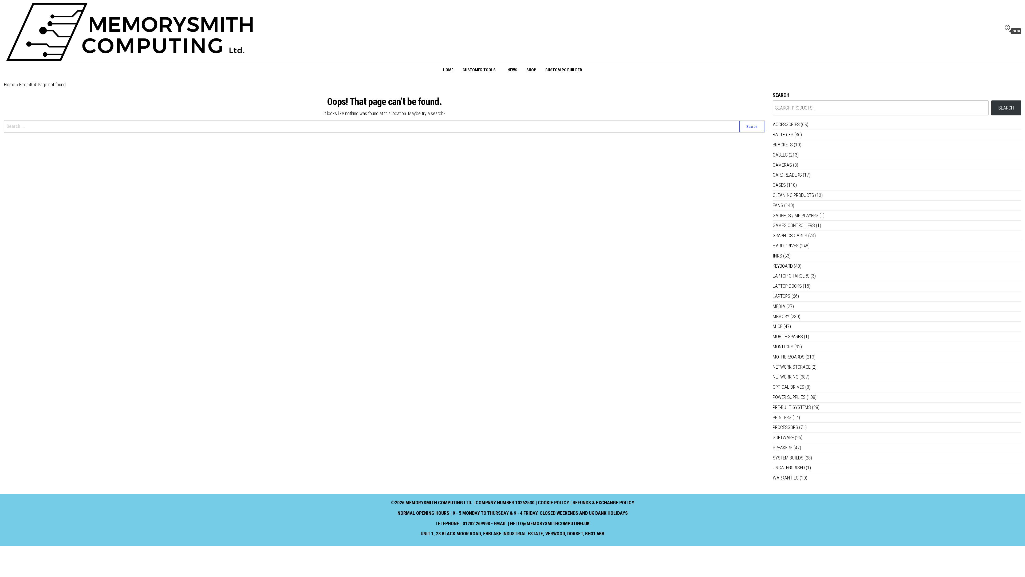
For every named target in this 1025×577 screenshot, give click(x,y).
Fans (778, 205)
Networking (785, 377)
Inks (777, 256)
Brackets (783, 144)
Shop (531, 70)
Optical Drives (788, 387)
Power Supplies (789, 397)
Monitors (783, 346)
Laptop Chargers (791, 276)
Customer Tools (479, 70)
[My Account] (996, 31)
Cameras (782, 165)
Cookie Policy (553, 502)
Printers (782, 417)
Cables (780, 155)
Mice (777, 326)
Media (779, 306)
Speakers (783, 447)
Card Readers (787, 175)
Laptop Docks (787, 286)
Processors (785, 427)
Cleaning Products (793, 195)
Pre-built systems (792, 407)
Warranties (786, 478)
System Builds (788, 458)
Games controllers (794, 225)
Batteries (783, 134)
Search (781, 95)
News (512, 70)
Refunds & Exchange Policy (603, 502)
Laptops (781, 296)
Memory (781, 316)
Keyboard (783, 266)
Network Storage (791, 367)
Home (448, 70)
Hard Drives (786, 245)
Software (783, 437)
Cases (779, 185)
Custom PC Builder (563, 70)
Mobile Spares (788, 336)
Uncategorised (789, 467)
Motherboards (789, 357)
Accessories (786, 124)
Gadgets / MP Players (795, 215)
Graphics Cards (790, 235)
